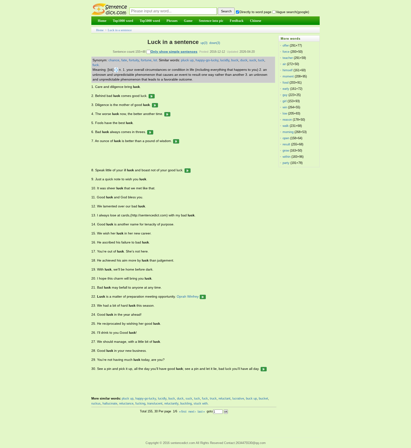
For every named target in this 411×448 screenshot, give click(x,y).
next (192, 411)
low (285, 113)
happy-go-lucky (207, 60)
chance (113, 60)
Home (100, 30)
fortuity (134, 60)
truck (213, 398)
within (286, 156)
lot (155, 60)
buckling (186, 403)
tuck (261, 60)
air (284, 64)
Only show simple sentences (174, 51)
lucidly (224, 60)
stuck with (201, 403)
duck (243, 60)
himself (288, 70)
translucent (154, 403)
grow (286, 150)
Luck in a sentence (120, 30)
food (286, 82)
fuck (96, 65)
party (286, 163)
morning (288, 132)
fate (124, 60)
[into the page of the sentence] (151, 96)
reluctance (126, 403)
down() (214, 43)
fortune (146, 60)
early (286, 89)
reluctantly (171, 403)
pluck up (187, 60)
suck (252, 60)
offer (286, 45)
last (201, 411)
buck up (251, 398)
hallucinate (110, 403)
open (286, 138)
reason (287, 119)
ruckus (96, 403)
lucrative (238, 398)
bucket (263, 398)
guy (285, 95)
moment (288, 76)
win (285, 107)
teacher (288, 58)
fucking (140, 403)
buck (234, 60)
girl (285, 101)
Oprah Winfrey (188, 296)
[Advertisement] (177, 155)
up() (204, 43)
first (182, 411)
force (286, 51)
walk (286, 126)
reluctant (224, 398)
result (286, 144)
